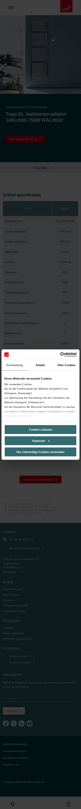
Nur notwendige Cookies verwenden (40, 451)
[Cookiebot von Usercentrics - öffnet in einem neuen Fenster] (60, 354)
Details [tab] (40, 365)
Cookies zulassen (40, 429)
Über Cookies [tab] (66, 365)
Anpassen (38, 440)
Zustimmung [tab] (14, 365)
